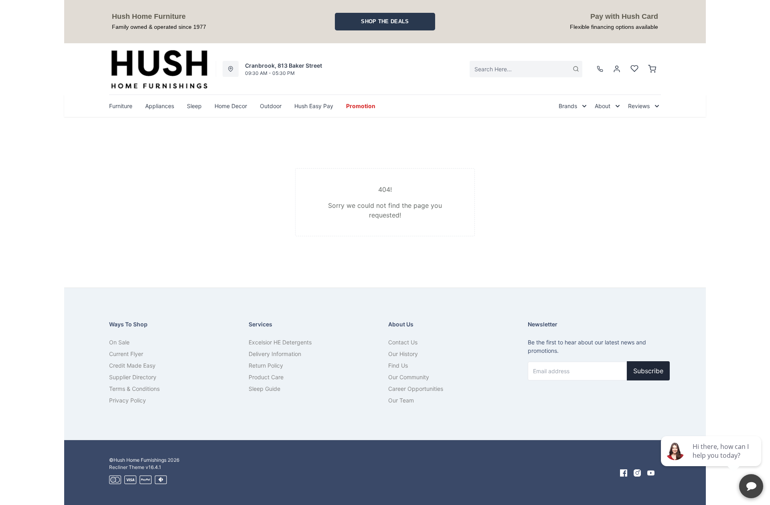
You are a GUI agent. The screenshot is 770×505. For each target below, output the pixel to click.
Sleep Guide (264, 388)
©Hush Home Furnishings (137, 460)
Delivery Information (275, 353)
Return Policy (266, 365)
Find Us (398, 365)
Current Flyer (126, 353)
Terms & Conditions (134, 388)
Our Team (401, 400)
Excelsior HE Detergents (280, 342)
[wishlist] (634, 69)
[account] (617, 69)
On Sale (119, 342)
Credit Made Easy (132, 365)
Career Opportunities (415, 388)
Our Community (408, 377)
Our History (403, 353)
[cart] (652, 69)
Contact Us (402, 342)
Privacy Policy (127, 400)
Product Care (266, 377)
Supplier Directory (132, 377)
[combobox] (526, 69)
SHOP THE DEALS (385, 21)
